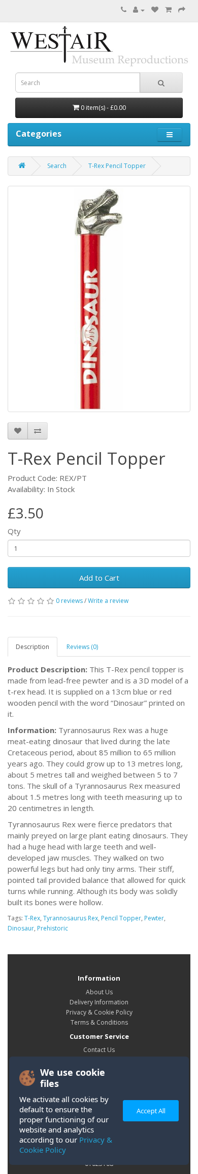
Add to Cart (99, 578)
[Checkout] (181, 10)
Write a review (108, 600)
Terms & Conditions (99, 1022)
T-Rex (32, 918)
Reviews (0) (82, 646)
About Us (99, 992)
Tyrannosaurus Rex (70, 918)
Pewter (154, 918)
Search (57, 165)
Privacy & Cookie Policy (65, 1145)
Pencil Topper (121, 918)
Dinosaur (21, 928)
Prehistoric (52, 928)
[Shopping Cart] (168, 10)
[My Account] (139, 10)
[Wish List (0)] (154, 10)
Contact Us (99, 1049)
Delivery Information (99, 1002)
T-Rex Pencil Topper (117, 165)
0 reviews (69, 600)
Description (32, 646)
